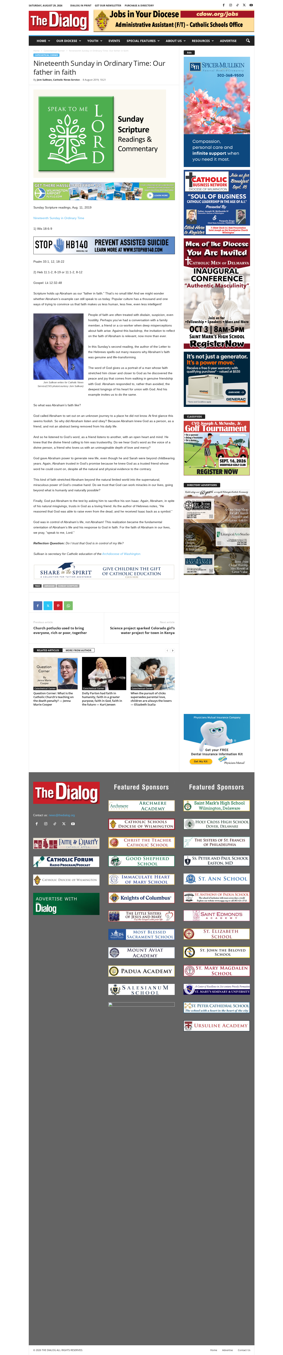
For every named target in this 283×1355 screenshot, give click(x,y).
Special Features (141, 41)
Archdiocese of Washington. (121, 554)
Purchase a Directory (139, 5)
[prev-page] (167, 650)
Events (114, 41)
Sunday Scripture (68, 586)
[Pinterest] (58, 605)
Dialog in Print (80, 5)
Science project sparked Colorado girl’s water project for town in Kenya (142, 630)
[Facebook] (223, 5)
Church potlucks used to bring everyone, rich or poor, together (60, 630)
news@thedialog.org (62, 815)
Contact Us (244, 1350)
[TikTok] (237, 5)
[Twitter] (244, 5)
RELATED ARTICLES (48, 650)
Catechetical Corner (54, 50)
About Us (174, 41)
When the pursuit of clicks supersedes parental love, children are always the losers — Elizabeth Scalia (151, 698)
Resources (201, 41)
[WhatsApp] (68, 605)
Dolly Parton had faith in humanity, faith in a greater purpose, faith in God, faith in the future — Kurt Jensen (102, 698)
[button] (248, 41)
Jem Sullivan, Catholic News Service (58, 79)
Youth (92, 41)
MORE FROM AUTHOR (78, 650)
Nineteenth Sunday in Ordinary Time (58, 218)
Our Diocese (66, 41)
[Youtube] (251, 5)
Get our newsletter (108, 5)
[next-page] (172, 650)
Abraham (49, 586)
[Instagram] (230, 5)
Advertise (228, 41)
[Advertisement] (217, 644)
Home (41, 41)
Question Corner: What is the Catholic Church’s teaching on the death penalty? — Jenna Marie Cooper (53, 698)
